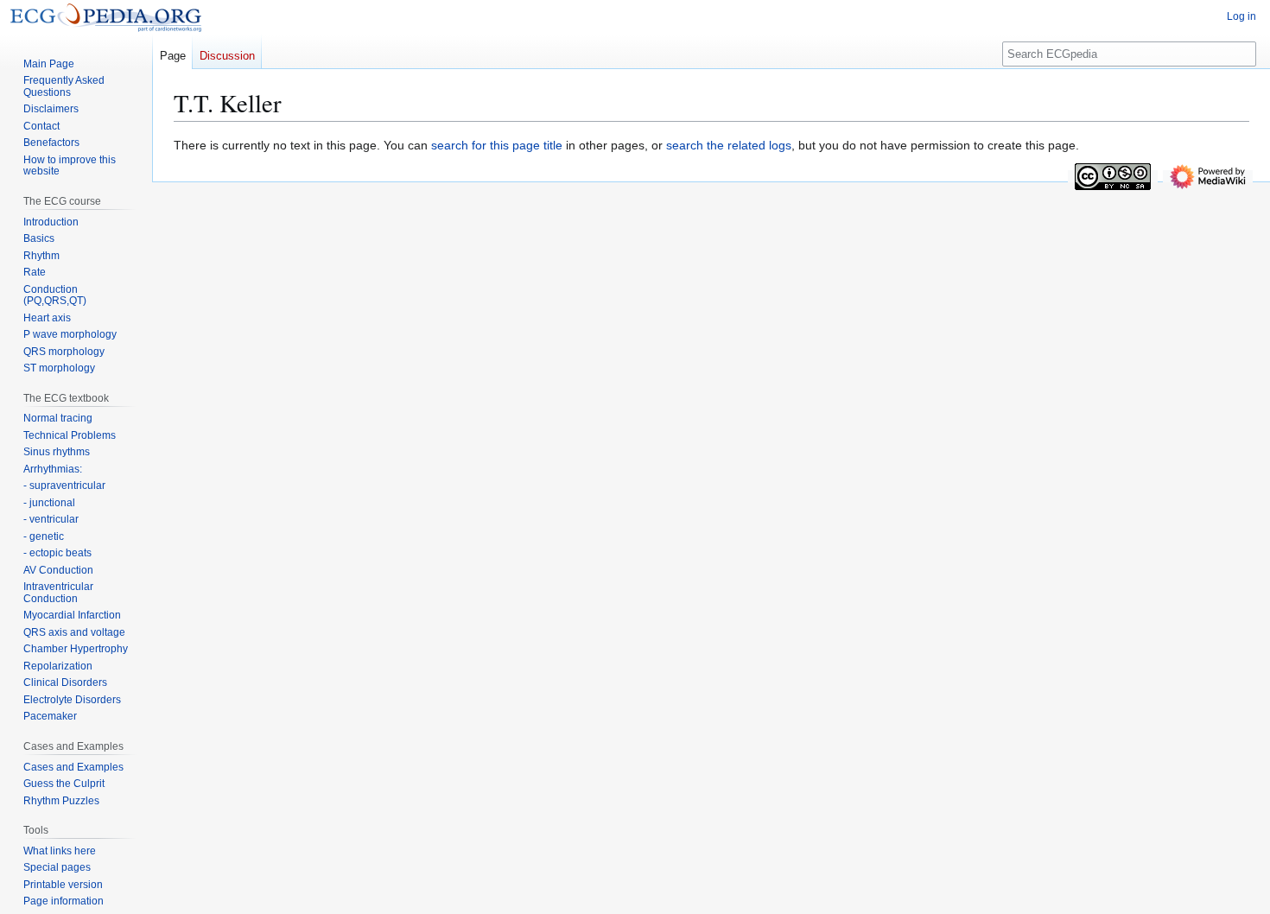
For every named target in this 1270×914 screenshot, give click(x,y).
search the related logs (728, 145)
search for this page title (496, 145)
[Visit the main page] (106, 17)
